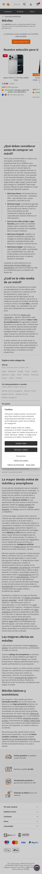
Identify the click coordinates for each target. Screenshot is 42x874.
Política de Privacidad (15, 465)
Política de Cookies (21, 460)
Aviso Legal (30, 465)
